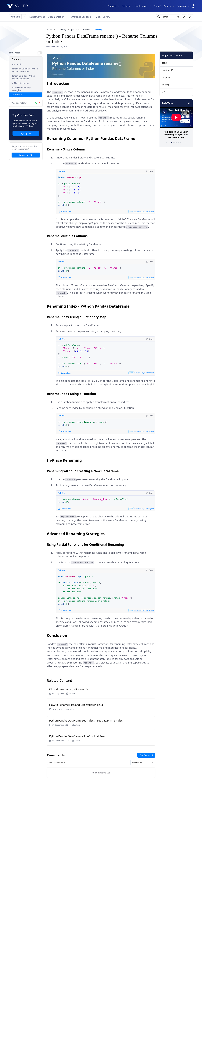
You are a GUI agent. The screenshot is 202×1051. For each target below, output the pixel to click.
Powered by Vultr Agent (144, 211)
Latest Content (37, 16)
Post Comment (146, 755)
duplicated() (167, 70)
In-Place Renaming (20, 83)
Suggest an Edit (26, 155)
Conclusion (17, 94)
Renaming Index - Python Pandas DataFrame (23, 77)
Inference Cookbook (81, 16)
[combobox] (142, 762)
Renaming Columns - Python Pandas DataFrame (25, 70)
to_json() (165, 84)
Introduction (17, 64)
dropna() (166, 77)
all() (163, 92)
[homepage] (17, 6)
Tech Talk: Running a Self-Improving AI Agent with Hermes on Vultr (176, 134)
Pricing (157, 6)
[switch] (40, 52)
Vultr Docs (15, 16)
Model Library (103, 16)
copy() (164, 62)
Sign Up (23, 133)
